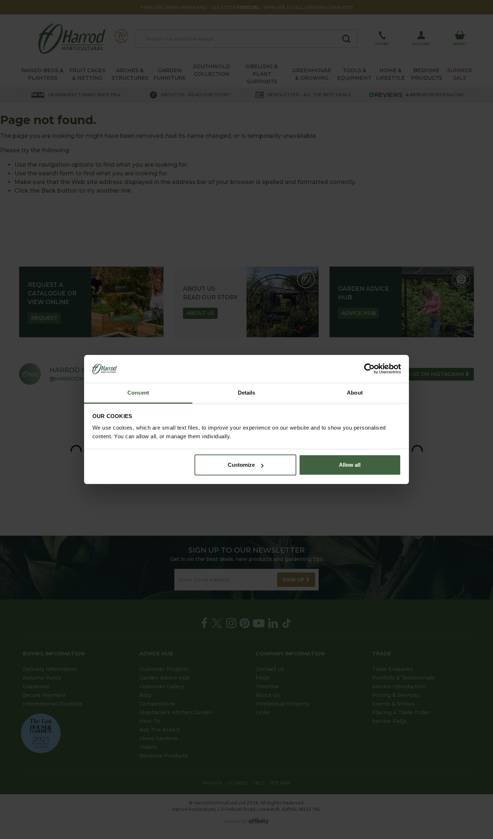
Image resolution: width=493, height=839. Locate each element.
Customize (241, 465)
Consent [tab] (138, 393)
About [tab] (355, 393)
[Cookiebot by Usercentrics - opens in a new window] (369, 369)
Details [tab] (247, 393)
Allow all (350, 465)
